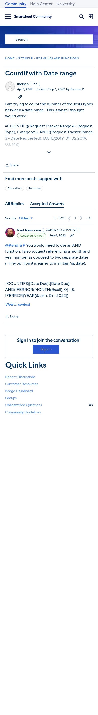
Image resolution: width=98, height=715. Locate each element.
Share (12, 165)
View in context (17, 304)
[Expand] (49, 152)
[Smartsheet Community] (33, 17)
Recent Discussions (20, 376)
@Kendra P (15, 245)
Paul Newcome (29, 230)
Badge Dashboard (19, 391)
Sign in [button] (46, 349)
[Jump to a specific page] (89, 218)
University (65, 4)
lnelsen (23, 84)
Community (15, 4)
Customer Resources (21, 384)
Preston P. (77, 89)
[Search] (81, 16)
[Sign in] (90, 16)
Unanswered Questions (49, 405)
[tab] (14, 203)
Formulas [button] (35, 188)
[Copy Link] (20, 96)
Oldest (24, 218)
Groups (11, 398)
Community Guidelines (23, 412)
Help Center (41, 4)
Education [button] (15, 188)
